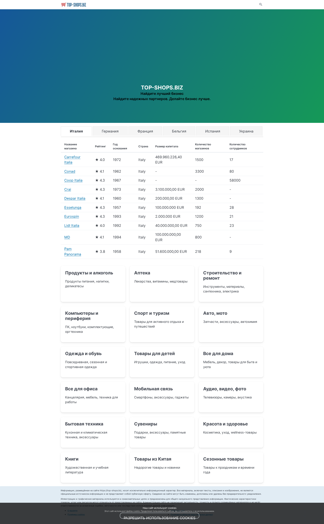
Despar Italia (74, 198)
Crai (67, 189)
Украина (246, 131)
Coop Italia (73, 180)
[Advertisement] (162, 55)
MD (67, 237)
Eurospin (71, 216)
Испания (212, 131)
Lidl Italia (71, 225)
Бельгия (179, 131)
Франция (145, 131)
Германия (110, 131)
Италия (76, 131)
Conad (69, 171)
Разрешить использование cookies (159, 517)
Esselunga (72, 207)
